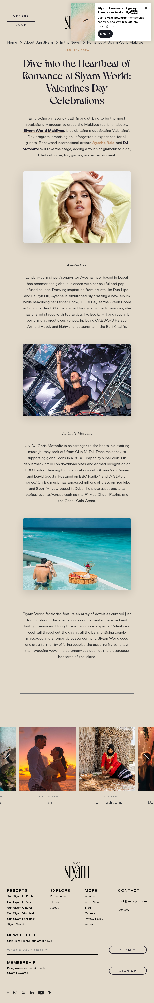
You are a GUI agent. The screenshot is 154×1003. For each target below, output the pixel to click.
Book (21, 24)
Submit (128, 950)
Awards (90, 896)
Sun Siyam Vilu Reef (20, 913)
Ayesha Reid (103, 143)
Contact (123, 909)
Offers (21, 15)
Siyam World (15, 924)
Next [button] (144, 759)
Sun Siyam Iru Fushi (20, 896)
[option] (47, 766)
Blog (88, 907)
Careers (90, 913)
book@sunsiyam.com (132, 901)
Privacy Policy (94, 918)
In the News (93, 902)
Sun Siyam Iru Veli (19, 902)
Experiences (58, 896)
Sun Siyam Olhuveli (19, 907)
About (54, 907)
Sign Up (127, 970)
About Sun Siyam (38, 42)
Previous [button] (10, 759)
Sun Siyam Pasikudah (21, 918)
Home (12, 42)
